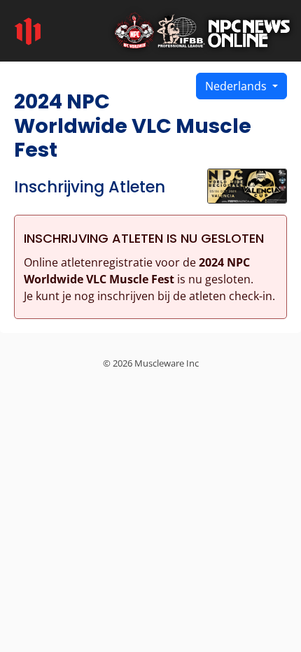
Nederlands (237, 86)
